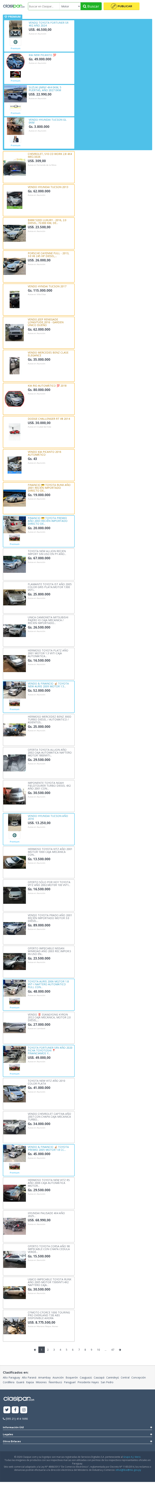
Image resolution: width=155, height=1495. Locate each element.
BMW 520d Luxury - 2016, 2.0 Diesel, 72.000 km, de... (47, 221)
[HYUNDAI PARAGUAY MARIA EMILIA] (15, 139)
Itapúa (30, 1382)
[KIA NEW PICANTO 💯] (15, 61)
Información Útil (13, 1427)
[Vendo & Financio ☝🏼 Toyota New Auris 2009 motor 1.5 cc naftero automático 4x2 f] (14, 690)
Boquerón (72, 1377)
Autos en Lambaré (36, 1028)
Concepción (138, 1377)
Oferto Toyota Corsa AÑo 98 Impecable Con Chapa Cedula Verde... (49, 1248)
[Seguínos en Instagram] (24, 1410)
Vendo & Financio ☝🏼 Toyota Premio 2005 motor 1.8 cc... (48, 1148)
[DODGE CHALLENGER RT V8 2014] (14, 431)
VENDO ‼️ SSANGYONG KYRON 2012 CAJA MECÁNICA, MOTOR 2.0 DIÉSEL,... (49, 1017)
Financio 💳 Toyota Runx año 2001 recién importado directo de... (49, 487)
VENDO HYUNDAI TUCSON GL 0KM (48, 121)
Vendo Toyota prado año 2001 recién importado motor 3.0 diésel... (50, 917)
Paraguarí (70, 1382)
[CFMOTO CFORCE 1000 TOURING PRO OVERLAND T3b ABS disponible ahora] (14, 1325)
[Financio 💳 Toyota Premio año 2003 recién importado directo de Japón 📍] (14, 524)
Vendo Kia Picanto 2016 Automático (44, 453)
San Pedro (107, 1382)
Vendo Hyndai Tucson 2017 (47, 286)
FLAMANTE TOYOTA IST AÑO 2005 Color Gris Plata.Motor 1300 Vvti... (50, 586)
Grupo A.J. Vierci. (132, 1456)
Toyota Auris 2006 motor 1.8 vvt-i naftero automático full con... (48, 984)
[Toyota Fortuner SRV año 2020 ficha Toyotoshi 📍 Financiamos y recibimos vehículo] (14, 1054)
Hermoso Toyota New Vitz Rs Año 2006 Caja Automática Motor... (49, 1182)
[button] (122, 6)
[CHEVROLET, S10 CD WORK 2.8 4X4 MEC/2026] (14, 167)
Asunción (58, 1377)
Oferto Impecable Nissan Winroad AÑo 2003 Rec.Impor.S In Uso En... (49, 951)
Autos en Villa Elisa (37, 294)
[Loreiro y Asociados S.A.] (14, 537)
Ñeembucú (55, 1382)
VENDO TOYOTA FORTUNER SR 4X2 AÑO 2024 (48, 24)
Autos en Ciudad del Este (39, 427)
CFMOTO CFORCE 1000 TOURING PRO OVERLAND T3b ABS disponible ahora (49, 1315)
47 (112, 1349)
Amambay (44, 1377)
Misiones (41, 1382)
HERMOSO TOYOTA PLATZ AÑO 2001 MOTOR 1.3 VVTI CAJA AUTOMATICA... (48, 653)
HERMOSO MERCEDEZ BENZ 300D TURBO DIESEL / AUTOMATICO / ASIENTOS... (49, 719)
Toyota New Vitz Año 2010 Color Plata (46, 1082)
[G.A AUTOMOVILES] (15, 74)
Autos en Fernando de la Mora (42, 165)
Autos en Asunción (37, 34)
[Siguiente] (120, 1350)
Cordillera (8, 1382)
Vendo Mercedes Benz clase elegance (48, 354)
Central (125, 1377)
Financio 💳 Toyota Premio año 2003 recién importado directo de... (47, 520)
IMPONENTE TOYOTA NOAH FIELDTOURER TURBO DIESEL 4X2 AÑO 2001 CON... (49, 785)
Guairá (20, 1382)
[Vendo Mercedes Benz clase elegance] (14, 365)
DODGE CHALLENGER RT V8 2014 (49, 418)
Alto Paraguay (11, 1377)
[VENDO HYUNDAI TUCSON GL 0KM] (15, 126)
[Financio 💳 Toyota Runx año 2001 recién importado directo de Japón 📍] (14, 498)
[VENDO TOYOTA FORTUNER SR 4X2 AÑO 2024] (15, 29)
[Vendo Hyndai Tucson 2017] (14, 299)
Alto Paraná (29, 1377)
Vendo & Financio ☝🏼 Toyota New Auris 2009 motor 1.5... (48, 685)
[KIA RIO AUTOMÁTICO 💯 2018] (14, 398)
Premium (15, 48)
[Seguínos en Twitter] (7, 1410)
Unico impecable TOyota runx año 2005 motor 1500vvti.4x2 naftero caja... (49, 1282)
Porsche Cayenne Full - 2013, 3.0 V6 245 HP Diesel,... (48, 254)
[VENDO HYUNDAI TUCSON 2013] (14, 200)
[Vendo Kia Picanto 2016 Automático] (14, 464)
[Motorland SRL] (15, 42)
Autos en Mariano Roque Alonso (43, 1326)
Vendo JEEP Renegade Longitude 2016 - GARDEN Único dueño (46, 322)
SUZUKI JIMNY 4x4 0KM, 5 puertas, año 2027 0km (45, 88)
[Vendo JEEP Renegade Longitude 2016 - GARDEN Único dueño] (14, 332)
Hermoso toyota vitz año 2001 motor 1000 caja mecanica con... (50, 851)
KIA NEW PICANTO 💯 (42, 54)
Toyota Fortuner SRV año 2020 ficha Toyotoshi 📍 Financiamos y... (50, 1050)
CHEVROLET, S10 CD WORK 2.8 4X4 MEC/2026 (50, 155)
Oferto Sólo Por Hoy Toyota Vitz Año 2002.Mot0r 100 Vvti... (49, 883)
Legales (8, 1434)
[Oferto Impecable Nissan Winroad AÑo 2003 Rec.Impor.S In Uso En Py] (14, 961)
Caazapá (99, 1377)
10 (98, 1349)
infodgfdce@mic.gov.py (128, 1470)
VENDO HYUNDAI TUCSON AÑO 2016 (48, 817)
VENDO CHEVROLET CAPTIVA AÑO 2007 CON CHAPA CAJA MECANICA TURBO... (49, 1116)
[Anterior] (35, 1350)
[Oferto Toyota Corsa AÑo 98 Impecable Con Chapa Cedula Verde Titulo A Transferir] (14, 1259)
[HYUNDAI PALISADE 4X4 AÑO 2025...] (14, 1226)
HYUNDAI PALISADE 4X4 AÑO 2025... (46, 1214)
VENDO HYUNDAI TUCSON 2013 (48, 186)
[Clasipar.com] (14, 6)
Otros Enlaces (12, 1441)
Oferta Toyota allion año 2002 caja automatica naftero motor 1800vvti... (50, 752)
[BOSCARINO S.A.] (15, 106)
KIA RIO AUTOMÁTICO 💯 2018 (47, 385)
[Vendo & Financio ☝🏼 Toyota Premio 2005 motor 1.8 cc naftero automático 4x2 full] (14, 1153)
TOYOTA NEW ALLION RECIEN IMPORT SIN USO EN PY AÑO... (47, 552)
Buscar (92, 6)
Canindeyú (112, 1377)
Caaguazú (86, 1377)
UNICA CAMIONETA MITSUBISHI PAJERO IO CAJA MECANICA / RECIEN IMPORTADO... (48, 620)
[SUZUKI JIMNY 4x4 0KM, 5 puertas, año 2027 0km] (15, 93)
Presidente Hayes (88, 1382)
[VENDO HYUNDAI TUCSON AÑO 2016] (14, 822)
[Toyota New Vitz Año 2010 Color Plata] (14, 1093)
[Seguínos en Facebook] (15, 1410)
